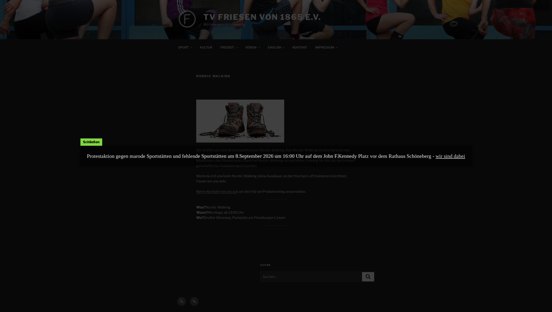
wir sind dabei (450, 156)
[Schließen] (91, 142)
